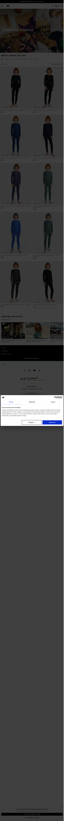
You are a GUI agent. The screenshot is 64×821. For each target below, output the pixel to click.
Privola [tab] (11, 402)
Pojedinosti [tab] (32, 402)
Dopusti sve (52, 422)
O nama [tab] (53, 402)
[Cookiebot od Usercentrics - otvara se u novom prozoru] (55, 397)
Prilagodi (30, 422)
